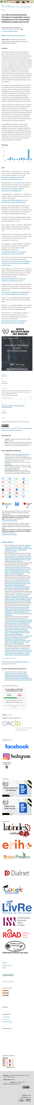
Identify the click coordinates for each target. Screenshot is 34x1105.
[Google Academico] (12, 897)
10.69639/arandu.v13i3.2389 (9, 534)
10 (13, 658)
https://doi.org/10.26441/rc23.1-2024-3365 (13, 320)
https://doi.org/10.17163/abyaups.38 (11, 188)
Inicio (3, 5)
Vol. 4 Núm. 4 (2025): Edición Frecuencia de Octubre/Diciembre (16, 7)
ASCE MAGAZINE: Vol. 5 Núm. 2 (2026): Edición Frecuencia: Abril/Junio (18, 550)
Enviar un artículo (8, 975)
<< (2, 658)
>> (15, 658)
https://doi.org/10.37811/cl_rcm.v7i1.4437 (13, 251)
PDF (5, 375)
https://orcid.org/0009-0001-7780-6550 (10, 31)
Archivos (8, 5)
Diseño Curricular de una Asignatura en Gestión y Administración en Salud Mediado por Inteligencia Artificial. (18, 558)
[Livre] (17, 914)
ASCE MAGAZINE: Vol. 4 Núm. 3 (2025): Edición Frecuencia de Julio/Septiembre (17, 587)
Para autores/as (6, 1019)
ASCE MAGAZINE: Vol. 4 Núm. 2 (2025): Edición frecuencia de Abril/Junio (18, 560)
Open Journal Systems (8, 981)
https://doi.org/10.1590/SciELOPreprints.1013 (14, 202)
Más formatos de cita (8, 398)
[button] (5, 478)
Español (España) (7, 965)
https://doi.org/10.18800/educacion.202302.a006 (15, 292)
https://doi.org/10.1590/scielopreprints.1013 (13, 200)
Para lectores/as (6, 1017)
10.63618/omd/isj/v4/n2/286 (9, 520)
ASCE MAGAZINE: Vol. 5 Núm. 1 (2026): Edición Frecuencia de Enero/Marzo (17, 573)
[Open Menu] (1, 1)
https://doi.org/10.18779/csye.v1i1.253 (12, 177)
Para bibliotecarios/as (7, 1021)
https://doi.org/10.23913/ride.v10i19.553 (12, 278)
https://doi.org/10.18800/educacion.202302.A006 (15, 294)
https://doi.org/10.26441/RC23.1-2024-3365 (13, 322)
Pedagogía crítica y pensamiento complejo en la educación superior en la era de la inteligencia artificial (18, 546)
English (4, 968)
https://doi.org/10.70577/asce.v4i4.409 (14, 35)
